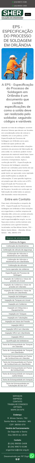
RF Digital (26, 456)
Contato (17, 401)
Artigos (17, 407)
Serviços (17, 396)
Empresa (17, 399)
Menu (28, 14)
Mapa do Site (17, 410)
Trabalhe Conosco (17, 404)
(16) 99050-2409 (20, 6)
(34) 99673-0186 (20, 2)
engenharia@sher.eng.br (17, 450)
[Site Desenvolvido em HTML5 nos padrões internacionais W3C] (16, 459)
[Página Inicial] (12, 14)
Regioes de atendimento (17, 238)
